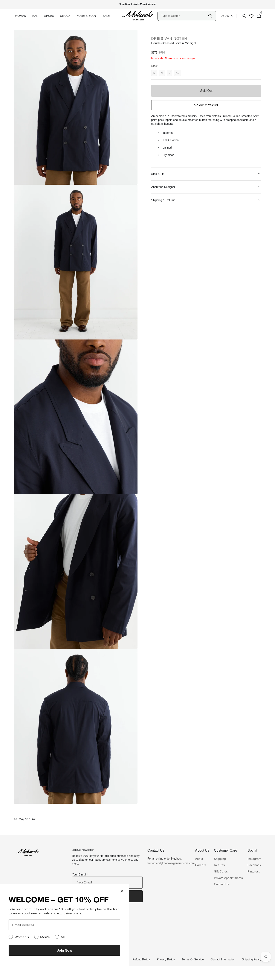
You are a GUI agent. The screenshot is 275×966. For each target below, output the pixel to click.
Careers (200, 865)
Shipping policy (251, 959)
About (199, 858)
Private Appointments (228, 878)
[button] (243, 16)
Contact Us (221, 884)
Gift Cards (221, 871)
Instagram (254, 858)
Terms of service (193, 959)
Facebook (254, 865)
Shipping (220, 858)
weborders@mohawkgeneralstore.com (168, 863)
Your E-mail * (80, 874)
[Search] (210, 16)
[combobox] (184, 15)
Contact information (223, 959)
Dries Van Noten (169, 38)
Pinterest (254, 871)
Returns (219, 865)
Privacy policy (166, 959)
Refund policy (141, 959)
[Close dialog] (122, 891)
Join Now (64, 950)
